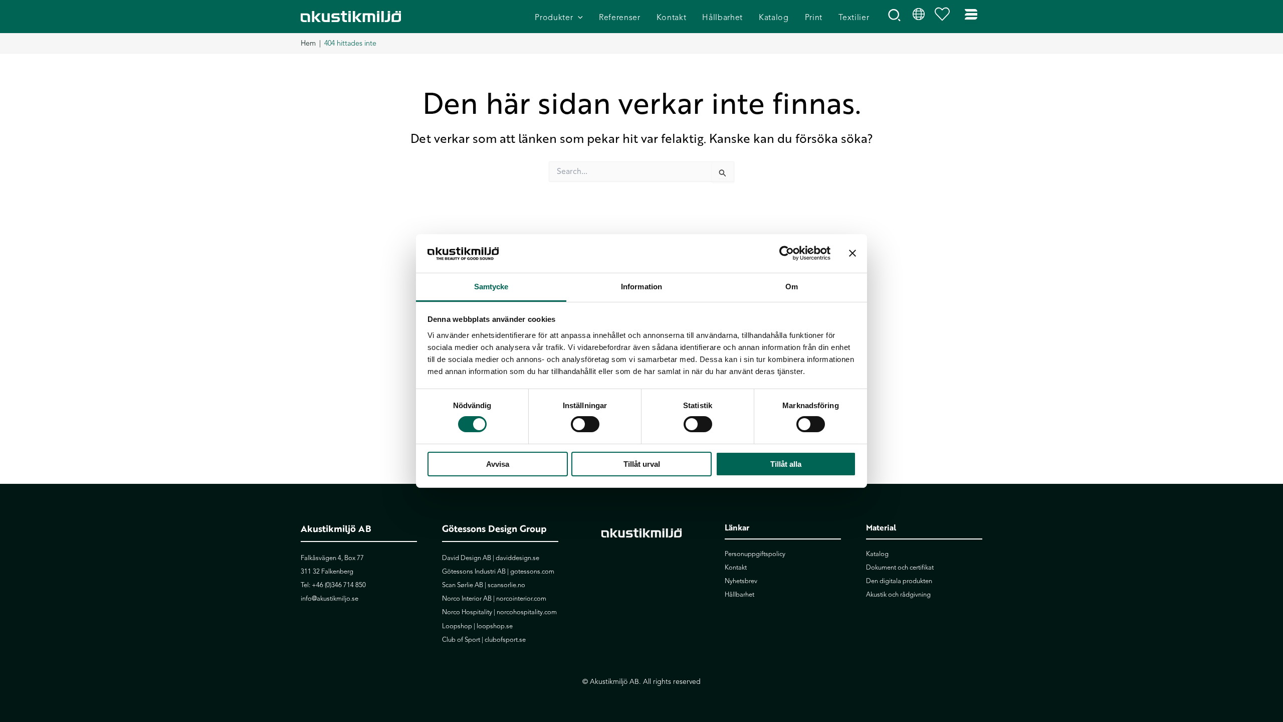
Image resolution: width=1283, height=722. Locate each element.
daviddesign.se (517, 558)
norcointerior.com (521, 599)
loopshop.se (495, 626)
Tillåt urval (641, 464)
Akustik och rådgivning (898, 595)
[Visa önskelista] (945, 17)
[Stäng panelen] (852, 253)
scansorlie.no (506, 585)
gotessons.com (532, 572)
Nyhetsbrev (741, 581)
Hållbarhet (739, 595)
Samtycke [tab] (491, 286)
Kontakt (736, 568)
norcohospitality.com (527, 612)
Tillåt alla (785, 464)
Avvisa (497, 464)
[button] (578, 18)
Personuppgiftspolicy (755, 554)
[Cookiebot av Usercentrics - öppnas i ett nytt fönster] (786, 253)
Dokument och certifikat (900, 568)
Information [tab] (641, 286)
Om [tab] (791, 286)
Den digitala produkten (899, 581)
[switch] (585, 424)
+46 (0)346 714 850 (339, 585)
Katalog (877, 554)
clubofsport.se (505, 640)
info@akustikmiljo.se (329, 599)
